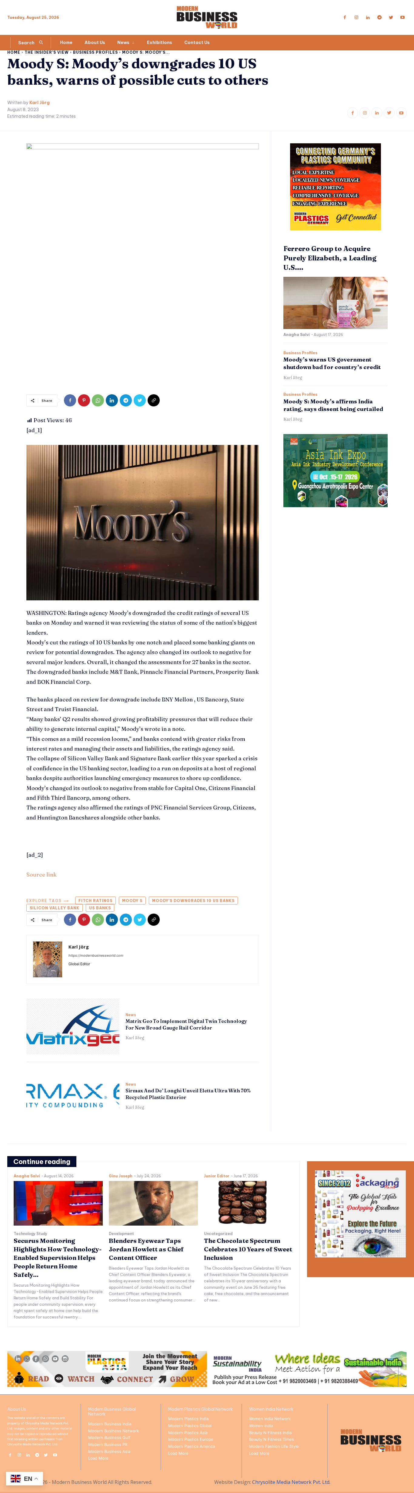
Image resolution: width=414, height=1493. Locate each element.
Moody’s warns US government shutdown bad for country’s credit (332, 363)
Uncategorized (218, 1234)
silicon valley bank (54, 908)
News (130, 1015)
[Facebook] (345, 17)
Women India (261, 1425)
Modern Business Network (113, 1430)
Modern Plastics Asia (188, 1432)
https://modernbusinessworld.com (95, 955)
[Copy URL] (154, 400)
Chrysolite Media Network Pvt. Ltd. (291, 1482)
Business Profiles (95, 52)
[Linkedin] (368, 17)
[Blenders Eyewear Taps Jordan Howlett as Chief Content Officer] (153, 1203)
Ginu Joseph (120, 1176)
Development (121, 1234)
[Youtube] (402, 17)
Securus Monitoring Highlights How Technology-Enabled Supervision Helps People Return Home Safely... (58, 1257)
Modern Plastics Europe (190, 1439)
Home (13, 52)
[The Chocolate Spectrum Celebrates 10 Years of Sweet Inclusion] (248, 1203)
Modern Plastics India (188, 1418)
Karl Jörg (39, 102)
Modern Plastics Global (190, 1425)
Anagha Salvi (296, 334)
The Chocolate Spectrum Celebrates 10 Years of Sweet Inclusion (248, 1249)
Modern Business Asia (109, 1451)
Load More (98, 1458)
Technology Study (30, 1234)
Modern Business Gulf (109, 1437)
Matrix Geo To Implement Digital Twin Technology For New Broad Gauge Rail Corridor (186, 1024)
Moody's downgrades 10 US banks (193, 900)
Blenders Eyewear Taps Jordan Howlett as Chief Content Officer (146, 1249)
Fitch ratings (95, 900)
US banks (100, 908)
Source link (41, 874)
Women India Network (270, 1418)
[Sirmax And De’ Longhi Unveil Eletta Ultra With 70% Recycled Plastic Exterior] (72, 1096)
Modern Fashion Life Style (274, 1446)
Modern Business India (109, 1423)
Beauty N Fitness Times (271, 1439)
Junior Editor (216, 1176)
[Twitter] (391, 17)
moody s (132, 900)
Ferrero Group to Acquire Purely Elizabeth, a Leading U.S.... (329, 258)
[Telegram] (379, 17)
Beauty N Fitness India (270, 1432)
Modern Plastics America (191, 1446)
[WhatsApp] (98, 400)
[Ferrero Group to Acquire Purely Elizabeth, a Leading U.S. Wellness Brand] (335, 303)
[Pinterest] (84, 400)
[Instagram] (356, 17)
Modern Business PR (107, 1444)
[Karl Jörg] (47, 959)
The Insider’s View (47, 52)
